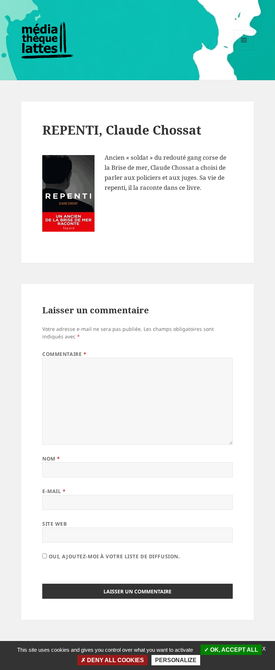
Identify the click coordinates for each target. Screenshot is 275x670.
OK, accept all (233, 650)
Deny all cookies (115, 660)
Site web (54, 523)
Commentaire (64, 354)
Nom (51, 458)
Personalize (176, 660)
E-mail (54, 491)
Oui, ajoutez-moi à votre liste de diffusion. (113, 556)
